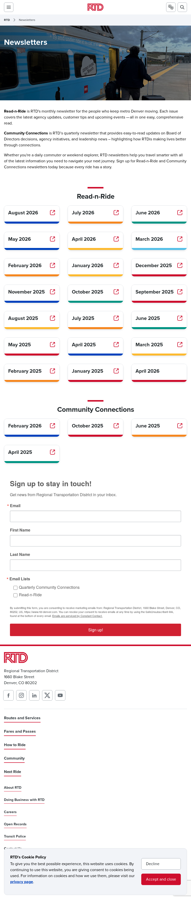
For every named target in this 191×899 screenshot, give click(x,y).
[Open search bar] (182, 7)
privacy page (21, 882)
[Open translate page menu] (171, 7)
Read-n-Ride (30, 595)
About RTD (12, 787)
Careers (10, 812)
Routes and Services (22, 718)
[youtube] (60, 695)
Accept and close (161, 879)
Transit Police (15, 836)
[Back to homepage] (95, 7)
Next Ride (12, 772)
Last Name (20, 554)
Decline (152, 864)
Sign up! (95, 630)
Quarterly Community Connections (49, 587)
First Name (20, 530)
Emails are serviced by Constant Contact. (77, 616)
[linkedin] (34, 695)
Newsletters (27, 19)
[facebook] (8, 695)
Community (14, 758)
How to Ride (15, 745)
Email (15, 506)
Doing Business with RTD (24, 799)
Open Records (15, 824)
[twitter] (47, 695)
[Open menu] (8, 7)
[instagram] (21, 695)
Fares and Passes (20, 731)
